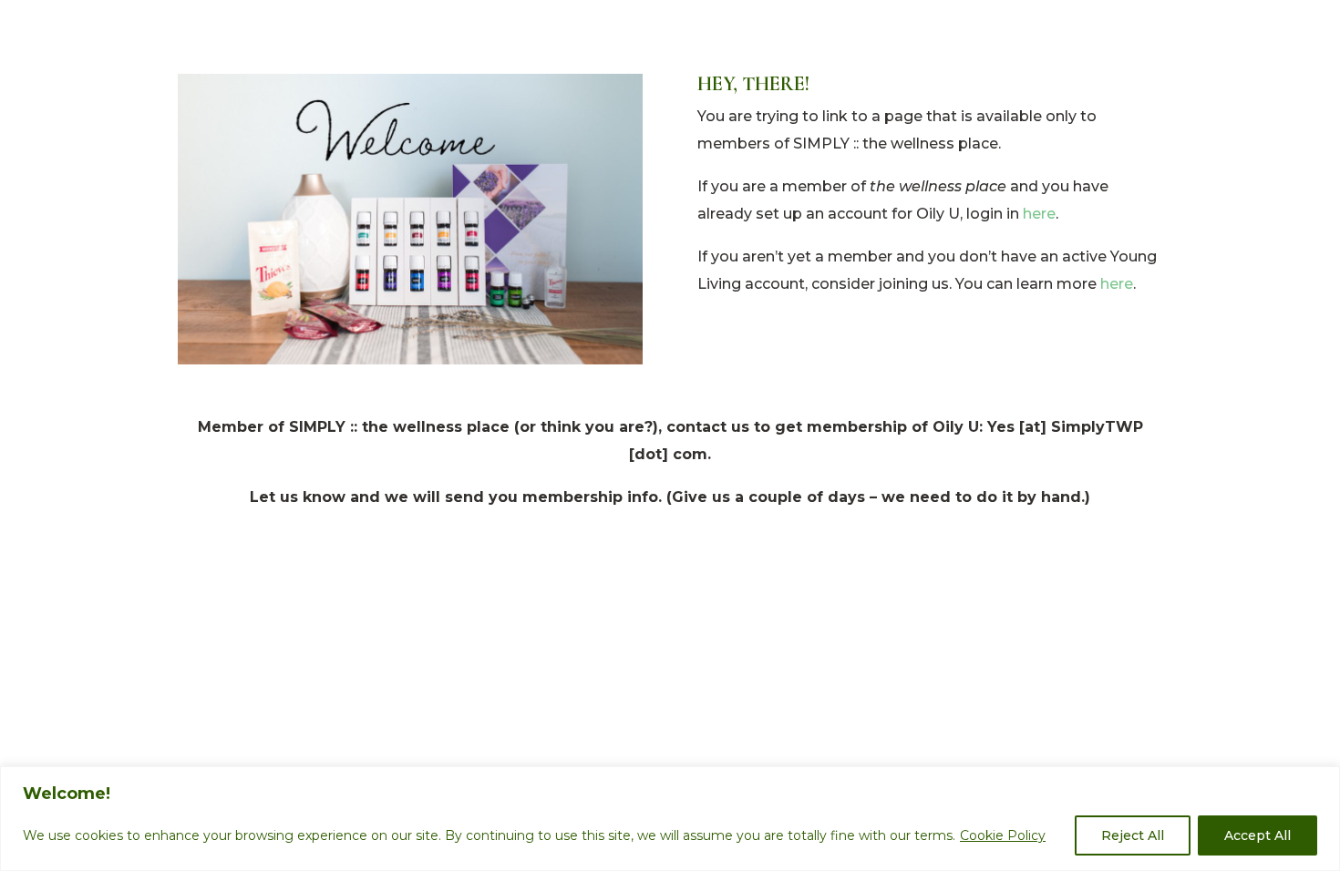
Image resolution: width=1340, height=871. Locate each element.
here (1039, 213)
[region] (670, 818)
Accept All (1257, 835)
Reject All (1132, 835)
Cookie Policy (1003, 835)
